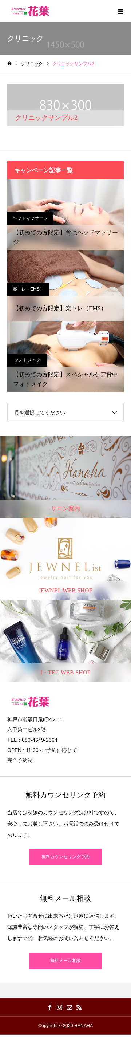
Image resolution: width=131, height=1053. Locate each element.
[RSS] (79, 1007)
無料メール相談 (65, 960)
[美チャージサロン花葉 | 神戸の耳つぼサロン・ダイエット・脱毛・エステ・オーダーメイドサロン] (30, 10)
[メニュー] (120, 11)
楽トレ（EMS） (28, 289)
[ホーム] (9, 63)
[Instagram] (59, 1007)
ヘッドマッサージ (30, 218)
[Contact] (69, 1007)
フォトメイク (27, 360)
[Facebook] (49, 1007)
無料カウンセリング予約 (65, 856)
